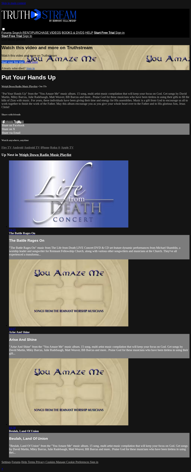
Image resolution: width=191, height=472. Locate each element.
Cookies (51, 462)
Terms (32, 462)
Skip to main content (13, 3)
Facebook (7, 121)
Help (24, 462)
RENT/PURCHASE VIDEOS (42, 32)
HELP (89, 32)
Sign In (27, 36)
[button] (3, 29)
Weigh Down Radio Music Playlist (19, 86)
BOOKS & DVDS (73, 32)
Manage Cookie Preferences (73, 462)
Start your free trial (12, 62)
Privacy (41, 462)
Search (17, 32)
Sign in (120, 32)
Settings (6, 462)
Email (20, 121)
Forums (6, 32)
